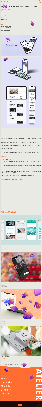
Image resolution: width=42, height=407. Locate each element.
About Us (5, 386)
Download (6, 390)
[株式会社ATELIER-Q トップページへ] (4, 1)
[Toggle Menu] (40, 1)
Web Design (3, 284)
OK (20, 405)
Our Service (6, 382)
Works (4, 364)
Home (2, 364)
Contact (5, 393)
